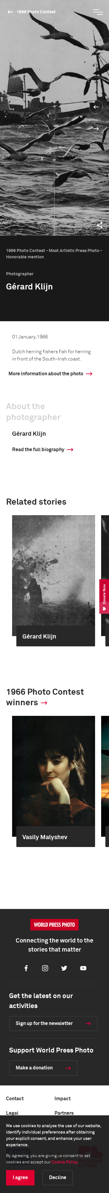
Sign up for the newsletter (44, 1023)
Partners (64, 1113)
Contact (15, 1098)
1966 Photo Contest (36, 12)
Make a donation (34, 1067)
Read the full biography (38, 449)
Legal (12, 1113)
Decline (57, 1177)
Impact (62, 1098)
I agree (20, 1177)
